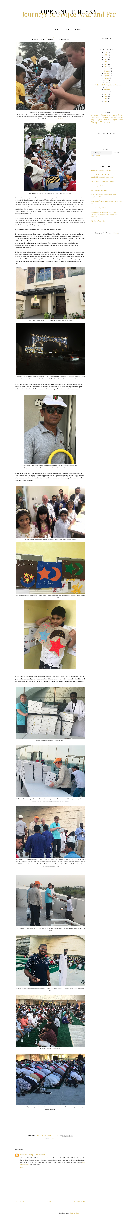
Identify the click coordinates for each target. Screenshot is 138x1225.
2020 (105, 62)
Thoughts (95, 122)
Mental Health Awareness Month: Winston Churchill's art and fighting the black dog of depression (104, 214)
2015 (105, 99)
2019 (105, 64)
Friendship (104, 117)
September (107, 76)
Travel (103, 122)
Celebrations (105, 115)
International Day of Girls (98, 208)
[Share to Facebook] (70, 1136)
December (107, 69)
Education (114, 115)
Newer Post (79, 1201)
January (107, 92)
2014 (105, 101)
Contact (79, 29)
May (107, 87)
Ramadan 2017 (59, 119)
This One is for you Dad (98, 221)
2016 (105, 96)
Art (92, 115)
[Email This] (63, 1136)
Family (93, 117)
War (108, 122)
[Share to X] (68, 1136)
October (106, 73)
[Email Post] (61, 1135)
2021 (105, 59)
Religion (53, 1138)
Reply (22, 1168)
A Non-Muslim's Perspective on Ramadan (108, 85)
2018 (105, 66)
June (107, 83)
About (68, 29)
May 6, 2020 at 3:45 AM (37, 1155)
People (93, 119)
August (107, 78)
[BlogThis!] (65, 1136)
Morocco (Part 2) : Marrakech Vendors (102, 181)
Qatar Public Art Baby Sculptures (101, 170)
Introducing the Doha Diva (99, 186)
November (107, 71)
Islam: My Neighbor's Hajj (99, 190)
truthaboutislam (25, 1155)
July (107, 80)
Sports (121, 120)
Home (57, 29)
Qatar (100, 119)
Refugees (106, 120)
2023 (105, 55)
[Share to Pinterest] (72, 1136)
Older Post (20, 1201)
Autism (97, 115)
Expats (120, 115)
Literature (116, 117)
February (107, 89)
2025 (105, 52)
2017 (105, 94)
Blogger (116, 233)
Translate (97, 156)
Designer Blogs (74, 1213)
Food (98, 117)
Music (121, 117)
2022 (105, 57)
